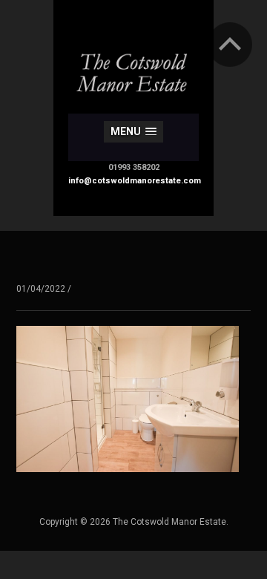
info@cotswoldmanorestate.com (134, 181)
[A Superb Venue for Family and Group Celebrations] (133, 61)
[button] (133, 132)
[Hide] (230, 44)
